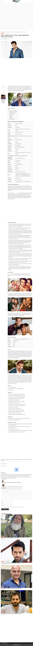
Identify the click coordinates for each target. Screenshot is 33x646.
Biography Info (3, 472)
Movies (11, 116)
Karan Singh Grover (11, 273)
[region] (16, 16)
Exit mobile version (16, 644)
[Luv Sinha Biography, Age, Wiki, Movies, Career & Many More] (16, 551)
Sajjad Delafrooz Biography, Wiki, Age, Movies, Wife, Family (11, 613)
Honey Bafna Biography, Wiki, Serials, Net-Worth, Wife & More (3, 101)
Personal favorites (12, 114)
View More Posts (3, 473)
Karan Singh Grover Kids (24, 459)
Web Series (11, 118)
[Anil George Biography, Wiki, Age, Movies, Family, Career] (16, 525)
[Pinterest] (2, 90)
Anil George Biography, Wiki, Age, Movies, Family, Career (10, 537)
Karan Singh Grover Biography (15, 459)
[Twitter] (4, 88)
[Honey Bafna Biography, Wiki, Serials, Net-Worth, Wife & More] (3, 97)
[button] (2, 1)
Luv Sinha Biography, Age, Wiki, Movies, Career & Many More (11, 563)
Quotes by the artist (12, 112)
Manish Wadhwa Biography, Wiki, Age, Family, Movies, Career (11, 588)
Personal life (11, 113)
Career (11, 115)
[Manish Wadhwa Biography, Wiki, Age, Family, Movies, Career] (16, 576)
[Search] (31, 1)
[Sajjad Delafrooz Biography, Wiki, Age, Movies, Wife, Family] (16, 601)
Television (11, 117)
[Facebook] (2, 88)
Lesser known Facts (12, 119)
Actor (2, 33)
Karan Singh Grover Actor (6, 459)
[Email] (4, 90)
